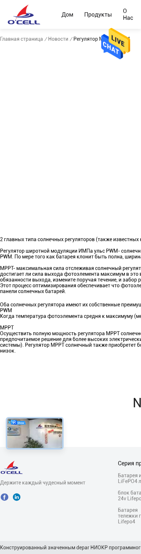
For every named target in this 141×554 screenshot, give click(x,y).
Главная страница (21, 39)
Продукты (98, 14)
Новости (58, 39)
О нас (128, 14)
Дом (67, 14)
